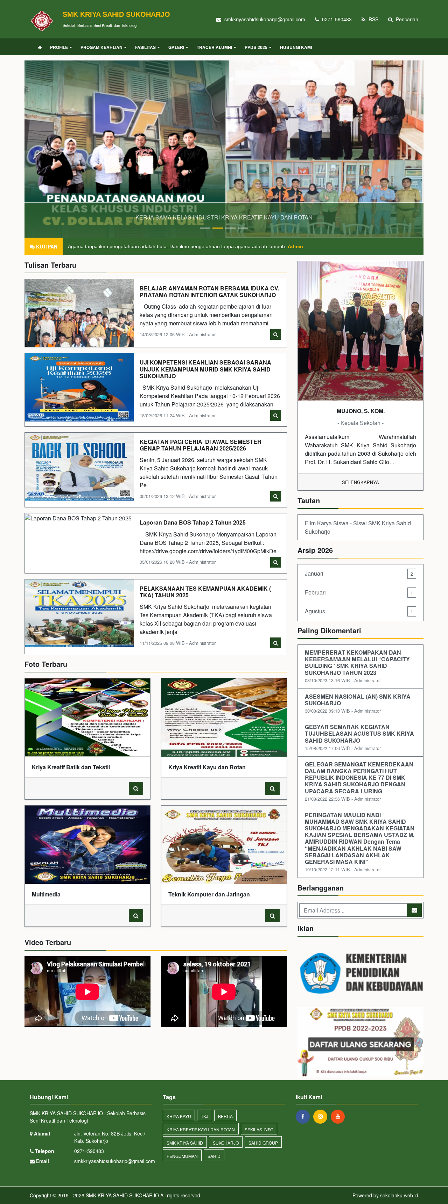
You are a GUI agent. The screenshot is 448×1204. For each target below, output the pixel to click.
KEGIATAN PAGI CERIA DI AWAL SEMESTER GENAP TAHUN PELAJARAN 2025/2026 (200, 445)
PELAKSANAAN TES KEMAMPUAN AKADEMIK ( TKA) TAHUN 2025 (205, 591)
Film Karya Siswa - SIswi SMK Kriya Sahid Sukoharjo (358, 527)
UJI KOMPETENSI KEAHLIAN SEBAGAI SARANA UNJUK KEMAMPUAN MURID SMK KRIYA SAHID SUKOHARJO (205, 369)
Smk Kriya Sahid (185, 1143)
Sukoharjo (226, 1143)
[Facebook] (304, 1116)
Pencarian (406, 19)
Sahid (214, 1156)
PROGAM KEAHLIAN (101, 47)
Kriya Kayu (179, 1116)
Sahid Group (263, 1143)
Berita (225, 1116)
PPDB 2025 (256, 47)
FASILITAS (145, 47)
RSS (372, 19)
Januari (359, 573)
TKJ (204, 1116)
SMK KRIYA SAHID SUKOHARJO (121, 1195)
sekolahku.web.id (399, 1195)
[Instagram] (322, 1116)
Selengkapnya (360, 482)
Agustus (359, 611)
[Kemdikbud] (361, 974)
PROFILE (59, 47)
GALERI (176, 47)
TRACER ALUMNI (214, 47)
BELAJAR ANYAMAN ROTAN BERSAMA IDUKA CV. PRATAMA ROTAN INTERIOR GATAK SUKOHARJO (209, 291)
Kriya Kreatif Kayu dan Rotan (201, 1129)
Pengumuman (182, 1156)
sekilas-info (259, 1129)
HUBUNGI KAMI (296, 47)
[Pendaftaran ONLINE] (361, 1043)
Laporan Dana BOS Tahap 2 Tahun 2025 (193, 522)
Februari (359, 592)
